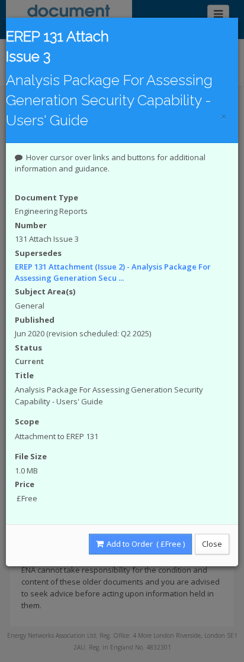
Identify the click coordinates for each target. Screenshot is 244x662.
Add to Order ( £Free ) (145, 543)
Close (212, 543)
